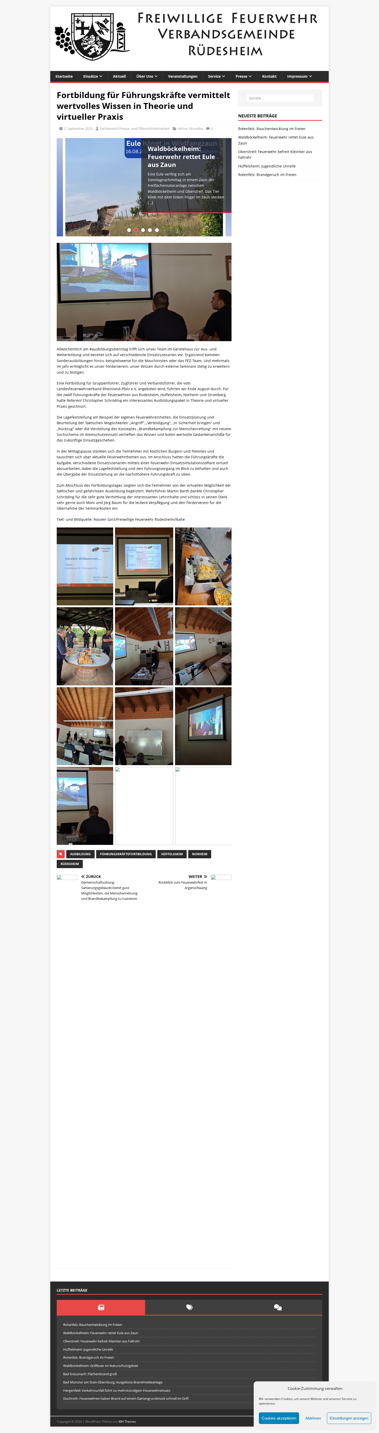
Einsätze (90, 76)
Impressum (297, 76)
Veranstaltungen (182, 76)
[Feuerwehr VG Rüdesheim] (189, 68)
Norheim (199, 854)
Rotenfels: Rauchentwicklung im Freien (272, 128)
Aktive (182, 128)
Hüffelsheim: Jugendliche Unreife (267, 166)
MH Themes (127, 1421)
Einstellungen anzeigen (349, 1418)
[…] (150, 202)
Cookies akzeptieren (279, 1418)
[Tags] (189, 1307)
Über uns (144, 76)
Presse (241, 76)
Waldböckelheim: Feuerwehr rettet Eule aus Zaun (100, 1333)
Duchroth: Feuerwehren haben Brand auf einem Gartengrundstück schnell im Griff (126, 1398)
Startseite (64, 76)
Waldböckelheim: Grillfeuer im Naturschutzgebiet (100, 1365)
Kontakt (269, 76)
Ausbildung (80, 854)
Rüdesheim (70, 864)
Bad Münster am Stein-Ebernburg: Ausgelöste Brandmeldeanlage (112, 1382)
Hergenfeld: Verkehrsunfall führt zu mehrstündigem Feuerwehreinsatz (116, 1390)
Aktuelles (196, 128)
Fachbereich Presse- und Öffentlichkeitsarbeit (134, 128)
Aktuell (119, 76)
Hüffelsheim (172, 854)
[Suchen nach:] (280, 98)
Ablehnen (313, 1418)
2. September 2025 (78, 128)
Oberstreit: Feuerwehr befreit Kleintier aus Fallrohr (101, 1341)
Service (214, 76)
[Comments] (278, 1307)
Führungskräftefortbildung (126, 854)
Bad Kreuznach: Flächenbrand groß (90, 1374)
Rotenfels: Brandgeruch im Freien (267, 174)
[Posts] (101, 1307)
